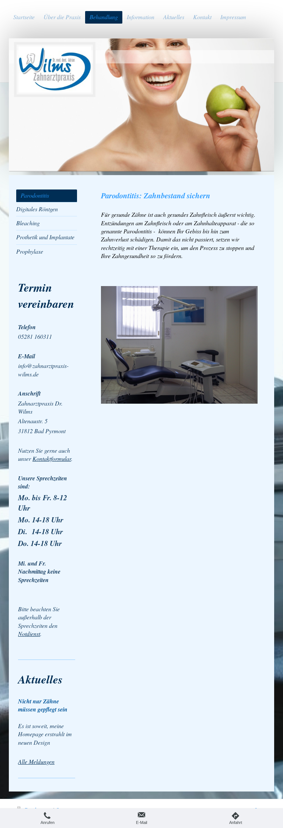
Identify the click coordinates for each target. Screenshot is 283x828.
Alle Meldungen (36, 761)
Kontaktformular (51, 458)
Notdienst (29, 633)
